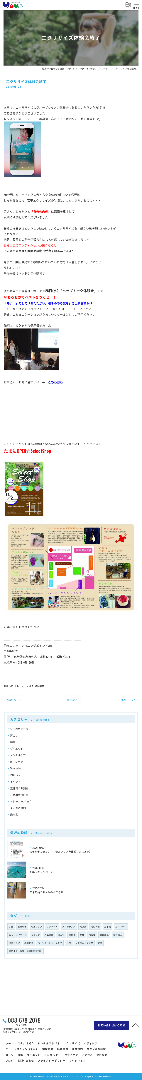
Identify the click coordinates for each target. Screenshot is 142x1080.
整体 (82, 934)
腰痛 (12, 742)
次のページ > (128, 700)
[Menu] (136, 4)
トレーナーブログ (23, 686)
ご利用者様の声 (19, 795)
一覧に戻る (71, 700)
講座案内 (39, 686)
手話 (11, 926)
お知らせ (8, 686)
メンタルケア (18, 755)
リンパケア (52, 926)
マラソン (35, 934)
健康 (100, 942)
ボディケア (16, 762)
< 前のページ (14, 700)
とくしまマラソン (18, 934)
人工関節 (48, 934)
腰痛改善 (22, 926)
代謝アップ (14, 942)
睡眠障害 (95, 926)
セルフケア (36, 926)
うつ (69, 942)
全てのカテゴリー (20, 729)
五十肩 (107, 926)
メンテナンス (68, 926)
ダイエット (16, 748)
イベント (15, 781)
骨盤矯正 (104, 934)
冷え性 (92, 934)
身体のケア (120, 926)
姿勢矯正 (117, 934)
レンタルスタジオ (84, 942)
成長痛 (83, 926)
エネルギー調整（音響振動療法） (25, 950)
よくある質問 (18, 808)
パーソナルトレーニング (50, 942)
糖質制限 (28, 942)
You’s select (16, 768)
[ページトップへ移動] (135, 1025)
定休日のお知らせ (20, 788)
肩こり (14, 735)
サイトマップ (77, 1060)
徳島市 (72, 934)
